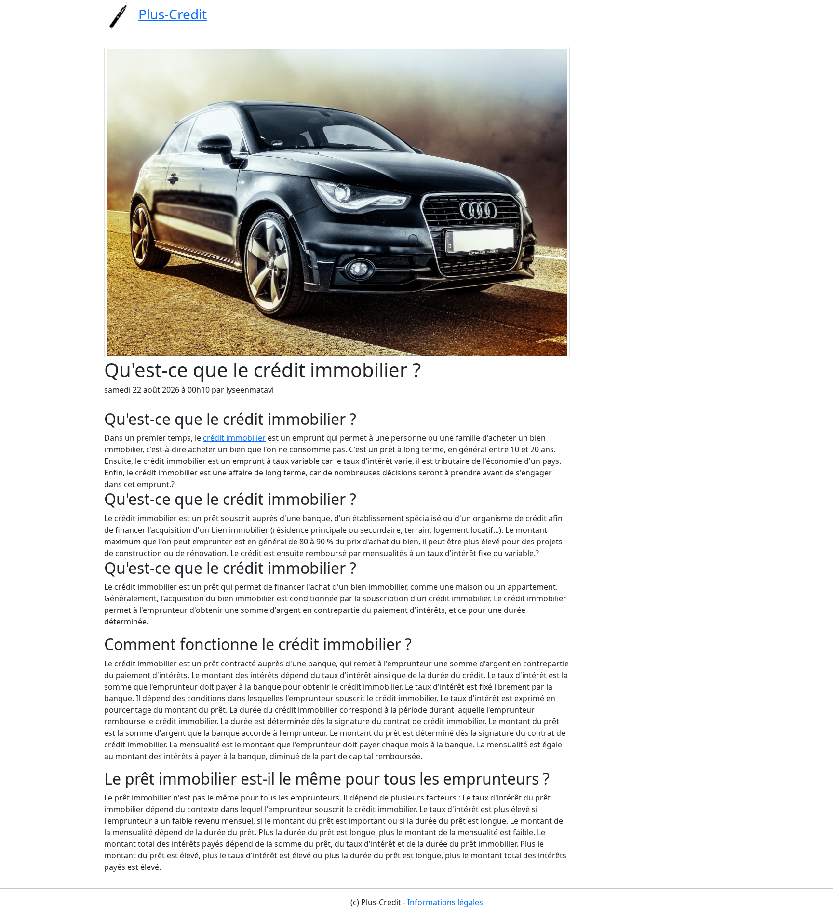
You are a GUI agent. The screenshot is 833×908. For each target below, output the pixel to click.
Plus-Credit (172, 14)
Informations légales (445, 902)
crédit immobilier (234, 438)
